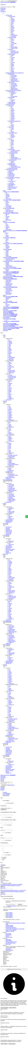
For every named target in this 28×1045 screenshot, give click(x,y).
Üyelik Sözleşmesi (9, 926)
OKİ (7, 300)
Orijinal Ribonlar (9, 519)
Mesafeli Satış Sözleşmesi (11, 927)
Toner (4, 190)
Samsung (8, 195)
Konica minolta (11, 370)
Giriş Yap (2, 778)
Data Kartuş (8, 548)
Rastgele (2, 878)
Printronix (8, 247)
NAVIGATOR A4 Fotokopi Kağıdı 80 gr (15, 891)
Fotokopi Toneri (11, 371)
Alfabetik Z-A (3, 872)
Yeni (3, 859)
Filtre (2, 866)
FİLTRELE (3, 865)
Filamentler (8, 529)
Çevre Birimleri (6, 317)
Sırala (2, 881)
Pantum (7, 194)
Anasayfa (5, 792)
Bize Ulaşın (5, 330)
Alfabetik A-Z (3, 871)
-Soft (8, 969)
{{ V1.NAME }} (8, 817)
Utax (7, 203)
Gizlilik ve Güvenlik (10, 931)
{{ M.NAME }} (8, 840)
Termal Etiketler (9, 265)
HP (6, 192)
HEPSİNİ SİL (3, 809)
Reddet (2, 1004)
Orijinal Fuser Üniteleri (10, 275)
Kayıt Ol (2, 779)
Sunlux (7, 270)
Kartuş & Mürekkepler (7, 277)
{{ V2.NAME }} (8, 825)
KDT (7, 322)
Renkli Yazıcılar (9, 260)
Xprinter (7, 264)
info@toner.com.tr (9, 950)
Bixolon (7, 245)
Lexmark (7, 196)
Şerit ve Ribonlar (6, 644)
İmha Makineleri (9, 546)
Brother (7, 236)
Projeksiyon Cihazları (10, 549)
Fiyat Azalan (3, 877)
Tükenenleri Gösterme (6, 883)
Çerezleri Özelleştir (4, 1007)
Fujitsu (7, 248)
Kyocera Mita (8, 205)
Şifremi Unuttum (10, 785)
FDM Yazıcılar (9, 531)
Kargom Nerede (9, 937)
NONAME (3, 885)
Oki (6, 303)
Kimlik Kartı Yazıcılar (10, 477)
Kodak (7, 255)
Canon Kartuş (8, 281)
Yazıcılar (5, 221)
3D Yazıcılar (5, 309)
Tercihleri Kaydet (12, 1043)
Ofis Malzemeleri (6, 793)
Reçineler (8, 528)
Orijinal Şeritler (9, 301)
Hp (6, 223)
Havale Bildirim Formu (10, 943)
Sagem (9, 396)
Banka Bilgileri (9, 940)
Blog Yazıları (8, 933)
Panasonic (8, 304)
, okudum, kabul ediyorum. (17, 905)
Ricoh (7, 228)
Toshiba (7, 204)
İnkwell (7, 214)
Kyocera (10, 350)
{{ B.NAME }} (8, 832)
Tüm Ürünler (8, 198)
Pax (6, 320)
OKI (9, 346)
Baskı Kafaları (9, 274)
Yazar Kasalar (8, 545)
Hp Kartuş (8, 282)
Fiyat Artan (3, 875)
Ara (14, 6)
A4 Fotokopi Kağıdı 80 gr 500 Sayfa (13, 885)
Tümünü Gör (11, 359)
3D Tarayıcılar (9, 526)
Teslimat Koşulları (9, 925)
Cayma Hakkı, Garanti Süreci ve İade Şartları (15, 928)
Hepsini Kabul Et (13, 1007)
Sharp (7, 201)
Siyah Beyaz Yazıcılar (10, 258)
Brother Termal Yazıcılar (11, 267)
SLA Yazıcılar (8, 532)
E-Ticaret (10, 969)
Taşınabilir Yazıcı (9, 471)
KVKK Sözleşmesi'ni (11, 905)
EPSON (7, 298)
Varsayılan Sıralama (5, 880)
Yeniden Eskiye (4, 873)
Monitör (7, 551)
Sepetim (7, 935)
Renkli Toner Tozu (9, 210)
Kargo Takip (3, 777)
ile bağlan (2, 787)
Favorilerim (3, 776)
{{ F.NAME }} (8, 854)
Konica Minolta (11, 357)
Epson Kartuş (8, 280)
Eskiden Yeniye (4, 874)
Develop (7, 202)
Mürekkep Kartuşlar (12, 490)
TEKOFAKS (8, 297)
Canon (7, 217)
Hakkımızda (8, 939)
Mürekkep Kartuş (12, 499)
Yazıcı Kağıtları (6, 794)
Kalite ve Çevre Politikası (11, 930)
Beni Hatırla (4, 785)
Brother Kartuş (9, 284)
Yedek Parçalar (9, 530)
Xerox (7, 197)
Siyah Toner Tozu (9, 211)
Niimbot (7, 262)
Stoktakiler (4, 857)
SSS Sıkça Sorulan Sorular (11, 941)
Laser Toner (10, 358)
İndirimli (4, 858)
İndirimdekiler (9, 934)
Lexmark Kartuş (9, 283)
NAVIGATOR (4, 891)
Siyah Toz (8, 209)
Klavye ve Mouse (9, 550)
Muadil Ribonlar (9, 521)
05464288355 (8, 948)
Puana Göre (3, 879)
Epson (7, 218)
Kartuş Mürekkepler (7, 621)
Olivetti (9, 416)
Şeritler (4, 295)
